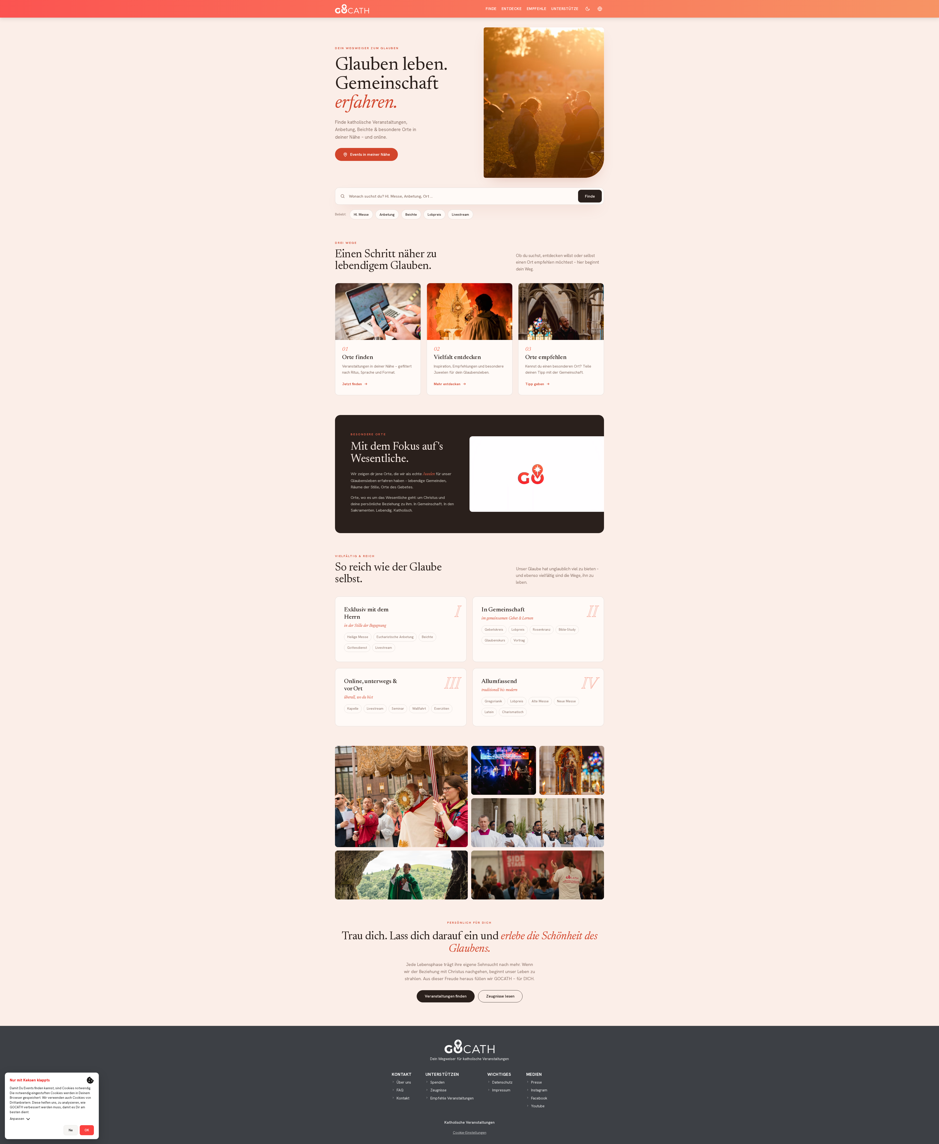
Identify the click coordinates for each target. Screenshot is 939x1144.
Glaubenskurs (495, 640)
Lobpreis (434, 214)
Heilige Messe (357, 637)
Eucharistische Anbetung (395, 637)
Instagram (539, 1090)
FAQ (400, 1090)
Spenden (437, 1082)
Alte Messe (540, 701)
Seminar (398, 708)
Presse (536, 1082)
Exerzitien (441, 708)
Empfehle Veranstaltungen (452, 1098)
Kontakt (403, 1098)
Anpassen (17, 1119)
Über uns (404, 1082)
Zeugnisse (438, 1090)
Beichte (411, 214)
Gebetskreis (494, 629)
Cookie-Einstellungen (469, 1132)
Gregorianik (493, 701)
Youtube (538, 1106)
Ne (71, 1130)
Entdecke (512, 8)
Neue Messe (566, 701)
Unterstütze (565, 8)
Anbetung (387, 214)
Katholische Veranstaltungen (469, 1122)
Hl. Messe (361, 214)
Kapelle (352, 708)
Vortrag (519, 640)
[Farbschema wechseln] (587, 9)
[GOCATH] (352, 8)
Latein (489, 711)
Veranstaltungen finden (446, 996)
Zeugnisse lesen (500, 996)
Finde (491, 8)
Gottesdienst (357, 647)
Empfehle (537, 8)
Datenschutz (502, 1082)
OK (87, 1130)
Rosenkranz (541, 629)
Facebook (539, 1098)
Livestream (460, 214)
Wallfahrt (419, 708)
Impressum (501, 1090)
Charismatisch (513, 711)
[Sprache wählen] (600, 9)
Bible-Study (567, 629)
